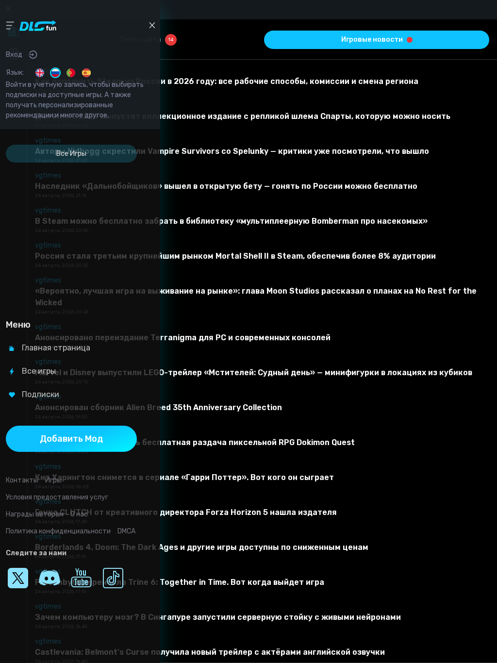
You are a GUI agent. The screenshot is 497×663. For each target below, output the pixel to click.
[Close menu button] (152, 25)
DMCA (126, 531)
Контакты (22, 480)
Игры (53, 480)
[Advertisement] (71, 237)
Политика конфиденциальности (58, 531)
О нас (79, 514)
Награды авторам (35, 514)
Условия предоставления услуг (57, 497)
